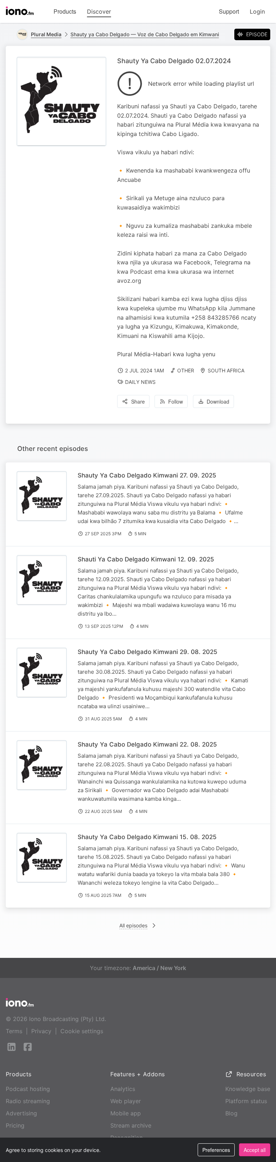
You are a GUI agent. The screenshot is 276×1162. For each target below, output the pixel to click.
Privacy (41, 1031)
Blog (231, 1113)
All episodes (133, 925)
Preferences (216, 1149)
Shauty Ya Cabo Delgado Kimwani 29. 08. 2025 (147, 651)
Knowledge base (247, 1088)
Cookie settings (81, 1031)
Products (65, 11)
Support (229, 11)
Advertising (21, 1113)
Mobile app (125, 1113)
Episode (256, 34)
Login (257, 11)
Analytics (122, 1088)
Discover (99, 11)
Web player (125, 1101)
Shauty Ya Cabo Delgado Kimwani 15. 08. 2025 (147, 837)
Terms (14, 1031)
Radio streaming (28, 1101)
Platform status (246, 1101)
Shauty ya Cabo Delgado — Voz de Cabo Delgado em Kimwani (144, 34)
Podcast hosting (28, 1088)
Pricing (15, 1125)
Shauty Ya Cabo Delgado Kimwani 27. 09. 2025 (147, 475)
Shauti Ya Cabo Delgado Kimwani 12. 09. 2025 (146, 559)
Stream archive (130, 1125)
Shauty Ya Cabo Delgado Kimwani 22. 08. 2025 (147, 744)
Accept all (255, 1149)
